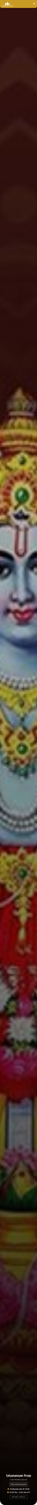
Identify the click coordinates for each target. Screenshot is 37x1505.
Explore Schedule (18, 1497)
